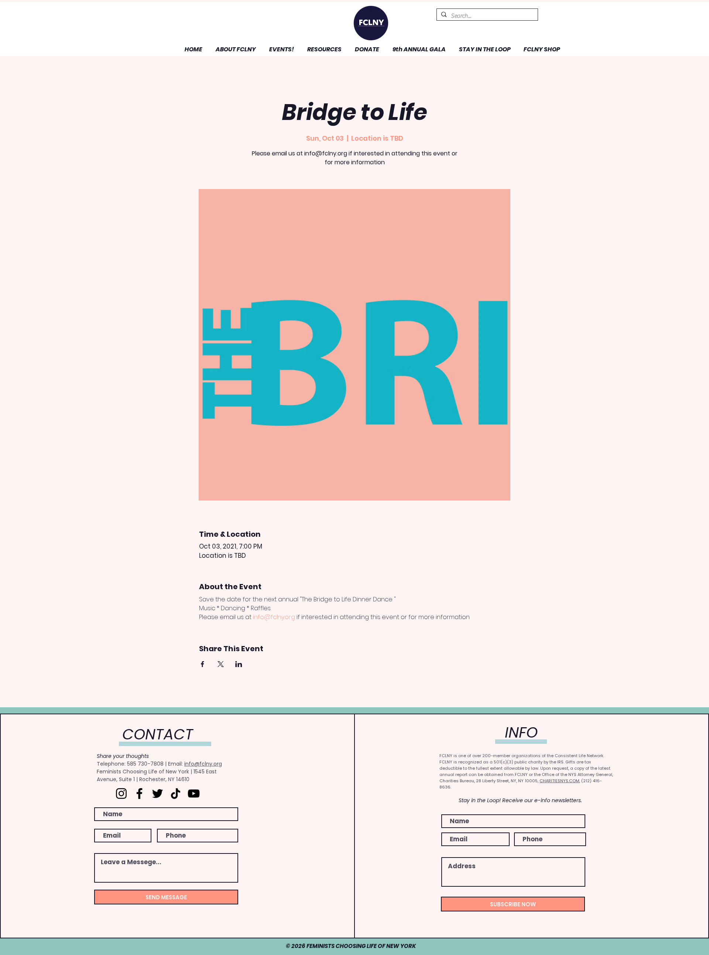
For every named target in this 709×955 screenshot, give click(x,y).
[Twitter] (157, 793)
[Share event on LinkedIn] (238, 664)
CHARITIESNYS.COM (559, 781)
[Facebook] (139, 793)
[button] (234, 49)
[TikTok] (175, 793)
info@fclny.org (203, 763)
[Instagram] (121, 793)
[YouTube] (193, 793)
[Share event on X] (220, 664)
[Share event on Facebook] (202, 664)
